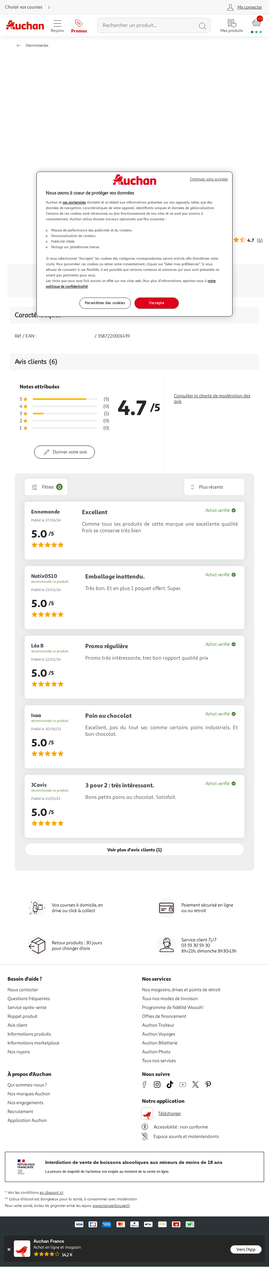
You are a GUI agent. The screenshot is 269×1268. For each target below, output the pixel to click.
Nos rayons (19, 1052)
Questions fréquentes (29, 998)
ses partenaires (74, 202)
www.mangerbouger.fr (111, 1205)
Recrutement (20, 1111)
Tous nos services (159, 1060)
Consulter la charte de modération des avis (212, 398)
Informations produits (29, 1034)
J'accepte (156, 302)
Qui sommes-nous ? (27, 1085)
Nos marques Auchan (29, 1094)
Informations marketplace (33, 1043)
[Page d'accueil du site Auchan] (24, 25)
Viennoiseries (37, 45)
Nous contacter (23, 990)
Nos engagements (25, 1102)
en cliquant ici (51, 1192)
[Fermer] (8, 1249)
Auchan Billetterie (159, 1043)
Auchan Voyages (158, 1034)
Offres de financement (164, 1016)
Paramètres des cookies (105, 302)
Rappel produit (22, 1016)
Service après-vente (27, 1007)
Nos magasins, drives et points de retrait (181, 990)
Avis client (17, 1025)
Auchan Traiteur (158, 1025)
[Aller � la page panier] (256, 25)
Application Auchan (27, 1120)
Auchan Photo (156, 1052)
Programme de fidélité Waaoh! (172, 1007)
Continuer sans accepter (209, 179)
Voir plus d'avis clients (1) (134, 849)
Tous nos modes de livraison (170, 998)
